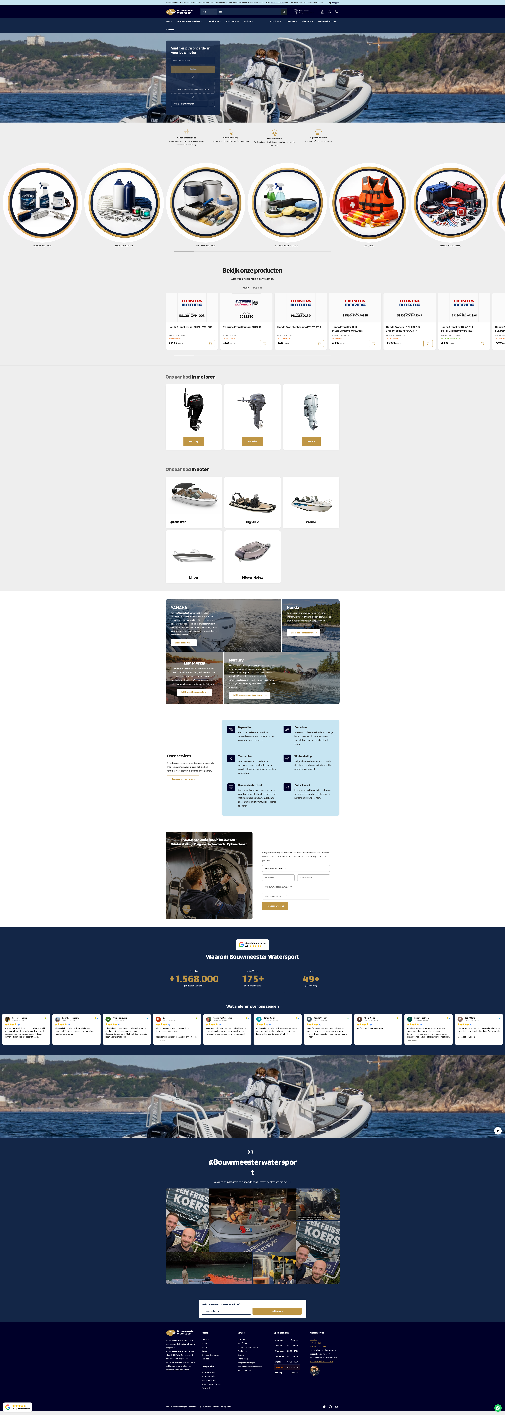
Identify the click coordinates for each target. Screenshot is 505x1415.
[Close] (289, 681)
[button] (17, 1407)
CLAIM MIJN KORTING (253, 727)
